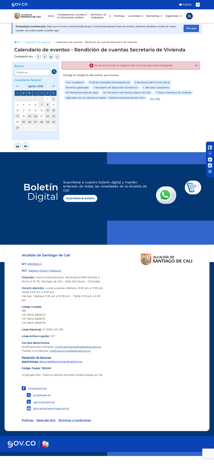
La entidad (134, 16)
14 (41, 110)
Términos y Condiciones (74, 420)
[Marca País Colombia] (45, 444)
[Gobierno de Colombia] (23, 5)
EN (198, 5)
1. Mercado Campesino (156, 87)
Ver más (155, 98)
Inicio (51, 16)
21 (41, 116)
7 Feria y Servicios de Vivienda (173, 92)
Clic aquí (191, 28)
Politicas (28, 420)
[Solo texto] (210, 153)
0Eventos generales (77, 87)
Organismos (172, 16)
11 (24, 110)
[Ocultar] (210, 172)
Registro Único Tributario (45, 270)
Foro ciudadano (75, 82)
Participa (119, 16)
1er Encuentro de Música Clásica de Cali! (127, 92)
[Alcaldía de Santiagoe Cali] (27, 16)
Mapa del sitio (46, 420)
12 (29, 110)
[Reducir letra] (210, 159)
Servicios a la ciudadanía (98, 16)
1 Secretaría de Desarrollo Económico (115, 87)
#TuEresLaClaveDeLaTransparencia (109, 82)
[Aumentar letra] (210, 166)
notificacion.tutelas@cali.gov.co (70, 350)
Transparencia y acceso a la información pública (72, 16)
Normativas (152, 16)
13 (35, 110)
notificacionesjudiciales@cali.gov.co (78, 346)
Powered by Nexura (201, 454)
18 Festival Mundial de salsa (82, 92)
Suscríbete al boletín (80, 198)
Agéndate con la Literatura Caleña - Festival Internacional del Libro (105, 97)
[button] (189, 16)
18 (23, 116)
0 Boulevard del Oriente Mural (152, 82)
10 (17, 110)
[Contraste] (210, 147)
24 (17, 121)
